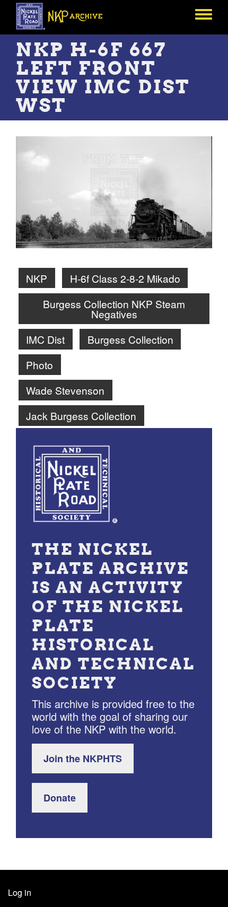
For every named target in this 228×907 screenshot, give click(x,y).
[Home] (65, 16)
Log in (19, 892)
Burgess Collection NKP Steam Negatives (114, 308)
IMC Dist (45, 339)
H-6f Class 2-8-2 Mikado (125, 278)
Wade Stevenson (65, 390)
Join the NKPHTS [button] (82, 758)
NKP (36, 278)
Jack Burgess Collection (81, 415)
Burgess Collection (130, 339)
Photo (39, 364)
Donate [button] (59, 798)
